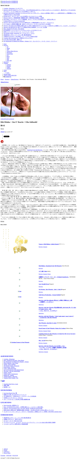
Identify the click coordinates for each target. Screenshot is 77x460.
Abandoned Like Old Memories (34, 150)
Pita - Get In (42, 340)
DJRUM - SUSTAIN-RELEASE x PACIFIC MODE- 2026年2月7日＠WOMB (23, 408)
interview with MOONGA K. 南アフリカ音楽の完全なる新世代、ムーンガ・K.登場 (25, 27)
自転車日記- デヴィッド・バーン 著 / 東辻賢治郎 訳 (17, 417)
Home (5, 44)
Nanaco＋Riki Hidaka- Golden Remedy (49, 244)
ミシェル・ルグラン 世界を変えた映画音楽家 (16, 424)
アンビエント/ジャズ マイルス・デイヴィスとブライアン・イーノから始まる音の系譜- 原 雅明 (29, 422)
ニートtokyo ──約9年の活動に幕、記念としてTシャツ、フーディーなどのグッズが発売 (27, 24)
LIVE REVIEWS (6, 402)
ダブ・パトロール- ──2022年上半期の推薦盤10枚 (17, 399)
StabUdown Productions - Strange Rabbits (50, 295)
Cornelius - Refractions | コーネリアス (13, 8)
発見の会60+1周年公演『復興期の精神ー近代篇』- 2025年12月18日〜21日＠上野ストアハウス (29, 410)
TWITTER (9, 455)
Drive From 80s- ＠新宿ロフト (11, 405)
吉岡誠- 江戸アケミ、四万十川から (13, 419)
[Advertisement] (38, 436)
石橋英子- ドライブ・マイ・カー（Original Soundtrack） (54, 277)
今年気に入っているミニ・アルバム (13, 397)
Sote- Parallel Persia (44, 284)
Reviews (6, 45)
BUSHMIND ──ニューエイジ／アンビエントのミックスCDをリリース (23, 30)
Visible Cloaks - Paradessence (11, 374)
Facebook (3, 455)
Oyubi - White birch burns (10, 368)
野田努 (3, 131)
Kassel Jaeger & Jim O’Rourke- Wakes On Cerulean (52, 328)
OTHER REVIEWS (7, 415)
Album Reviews (14, 79)
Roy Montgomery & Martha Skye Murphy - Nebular (16, 361)
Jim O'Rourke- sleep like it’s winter (48, 323)
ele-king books (7, 74)
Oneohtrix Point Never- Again (11, 384)
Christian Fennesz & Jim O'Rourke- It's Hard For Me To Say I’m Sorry (57, 333)
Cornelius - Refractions (9, 359)
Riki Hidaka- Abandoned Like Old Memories (50, 265)
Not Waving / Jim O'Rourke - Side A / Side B (50, 289)
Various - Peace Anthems (9, 364)
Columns (6, 63)
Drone (6, 119)
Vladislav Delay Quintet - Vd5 (11, 378)
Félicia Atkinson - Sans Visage (11, 363)
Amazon (45, 246)
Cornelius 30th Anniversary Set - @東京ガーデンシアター (18, 38)
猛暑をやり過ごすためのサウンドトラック (15, 394)
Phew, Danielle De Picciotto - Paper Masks (14, 28)
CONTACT (6, 451)
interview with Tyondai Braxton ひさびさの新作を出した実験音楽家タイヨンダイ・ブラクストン (29, 22)
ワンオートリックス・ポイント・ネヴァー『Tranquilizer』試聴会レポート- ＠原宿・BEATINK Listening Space (33, 411)
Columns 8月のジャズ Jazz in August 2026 (14, 21)
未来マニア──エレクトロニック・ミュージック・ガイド (19, 31)
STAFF (5, 450)
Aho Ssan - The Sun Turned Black (12, 371)
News (5, 71)
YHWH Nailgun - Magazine (10, 376)
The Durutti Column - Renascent (11, 365)
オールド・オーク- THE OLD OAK (13, 421)
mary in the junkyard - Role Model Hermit (14, 370)
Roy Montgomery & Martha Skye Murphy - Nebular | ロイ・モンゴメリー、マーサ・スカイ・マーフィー (30, 41)
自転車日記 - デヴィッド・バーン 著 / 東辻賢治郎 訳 (17, 35)
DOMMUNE (7, 76)
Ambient (3, 119)
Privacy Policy (7, 453)
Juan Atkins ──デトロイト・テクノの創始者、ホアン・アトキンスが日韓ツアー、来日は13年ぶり (30, 19)
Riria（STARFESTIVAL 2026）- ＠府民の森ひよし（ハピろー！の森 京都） (24, 407)
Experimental (11, 119)
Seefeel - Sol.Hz (7, 372)
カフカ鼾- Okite (43, 271)
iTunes (49, 274)
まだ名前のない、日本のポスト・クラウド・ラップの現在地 (20, 396)
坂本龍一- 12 (7, 387)
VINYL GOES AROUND (10, 75)
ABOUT (6, 449)
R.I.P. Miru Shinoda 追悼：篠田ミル (13, 39)
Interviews (6, 62)
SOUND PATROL (6, 390)
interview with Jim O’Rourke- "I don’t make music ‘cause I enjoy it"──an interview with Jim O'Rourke (56, 317)
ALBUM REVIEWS (7, 356)
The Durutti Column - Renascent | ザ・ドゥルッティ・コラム (19, 33)
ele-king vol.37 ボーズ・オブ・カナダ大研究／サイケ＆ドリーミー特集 (23, 16)
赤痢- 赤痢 (6, 385)
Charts (5, 70)
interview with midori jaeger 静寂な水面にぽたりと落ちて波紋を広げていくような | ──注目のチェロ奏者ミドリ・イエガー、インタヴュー (40, 25)
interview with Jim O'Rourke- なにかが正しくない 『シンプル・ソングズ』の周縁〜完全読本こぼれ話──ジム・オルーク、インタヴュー (52, 347)
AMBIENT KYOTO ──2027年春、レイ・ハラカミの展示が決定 (20, 36)
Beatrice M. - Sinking (9, 375)
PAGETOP (15, 455)
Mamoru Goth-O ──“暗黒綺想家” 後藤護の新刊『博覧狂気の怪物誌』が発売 (24, 18)
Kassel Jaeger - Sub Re (9, 367)
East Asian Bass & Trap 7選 (10, 393)
